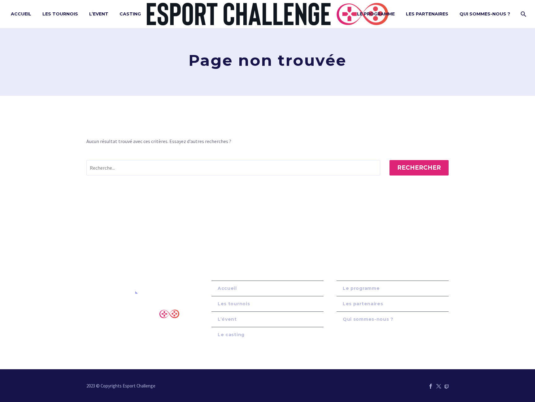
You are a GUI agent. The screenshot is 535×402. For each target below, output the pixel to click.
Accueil (21, 14)
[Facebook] (430, 386)
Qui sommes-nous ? (484, 14)
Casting (130, 14)
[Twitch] (446, 386)
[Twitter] (438, 386)
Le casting (231, 334)
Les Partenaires (427, 14)
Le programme (361, 288)
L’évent (227, 319)
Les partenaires (363, 304)
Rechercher (419, 167)
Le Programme (376, 14)
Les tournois (60, 14)
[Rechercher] (523, 14)
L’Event (98, 14)
